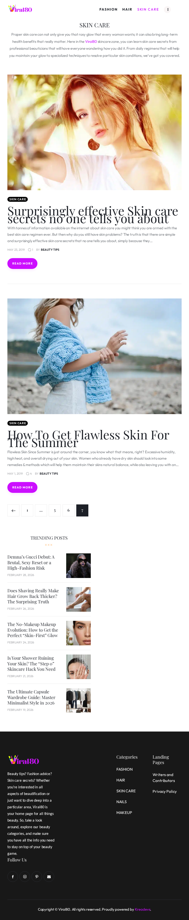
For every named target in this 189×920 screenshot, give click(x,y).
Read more (22, 263)
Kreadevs (142, 909)
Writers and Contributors (164, 777)
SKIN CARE (17, 199)
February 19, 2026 (20, 710)
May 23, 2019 (16, 249)
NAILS (121, 801)
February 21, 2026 (20, 676)
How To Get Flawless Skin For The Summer (88, 438)
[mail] (49, 876)
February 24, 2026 (20, 642)
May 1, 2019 (15, 473)
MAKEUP (124, 812)
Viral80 (91, 41)
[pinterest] (37, 876)
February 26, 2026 (20, 608)
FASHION (124, 769)
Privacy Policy (165, 791)
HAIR (120, 780)
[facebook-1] (12, 876)
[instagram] (24, 876)
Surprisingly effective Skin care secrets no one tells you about (92, 214)
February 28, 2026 (20, 575)
